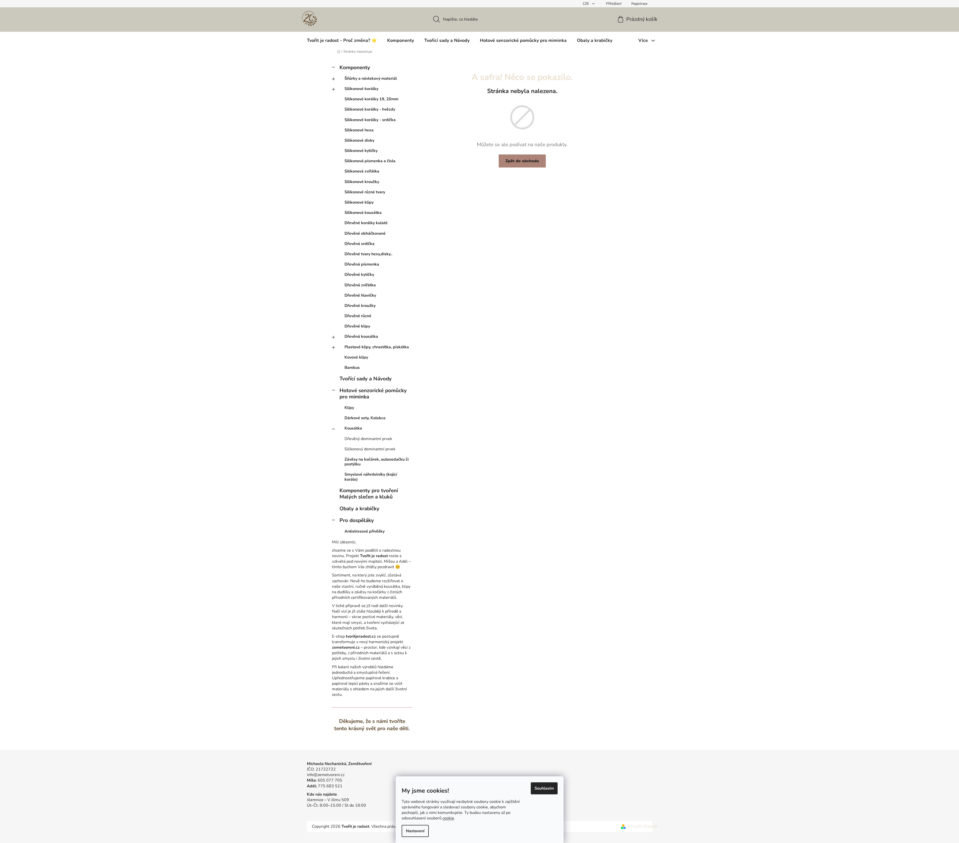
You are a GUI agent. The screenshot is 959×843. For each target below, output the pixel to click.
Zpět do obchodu (522, 161)
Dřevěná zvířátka (360, 285)
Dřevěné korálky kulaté (366, 223)
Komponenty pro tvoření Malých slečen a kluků (368, 493)
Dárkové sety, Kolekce (365, 418)
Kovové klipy (356, 357)
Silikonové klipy (359, 202)
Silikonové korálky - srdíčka (370, 120)
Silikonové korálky (361, 89)
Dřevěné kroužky (360, 305)
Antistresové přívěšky (364, 531)
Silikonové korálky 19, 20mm (371, 99)
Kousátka (353, 428)
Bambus (352, 367)
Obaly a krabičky (359, 508)
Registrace (639, 3)
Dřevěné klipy (357, 326)
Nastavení (415, 831)
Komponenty (354, 67)
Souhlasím (544, 788)
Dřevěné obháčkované (365, 233)
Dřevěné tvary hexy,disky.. (368, 254)
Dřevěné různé (357, 316)
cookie (448, 818)
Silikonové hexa (359, 130)
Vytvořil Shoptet (642, 826)
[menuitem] (342, 40)
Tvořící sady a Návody (365, 378)
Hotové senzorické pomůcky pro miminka (373, 393)
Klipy (349, 407)
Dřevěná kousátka (361, 336)
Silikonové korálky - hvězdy (369, 109)
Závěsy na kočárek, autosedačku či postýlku (376, 462)
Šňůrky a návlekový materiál (370, 78)
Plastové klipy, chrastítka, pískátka (376, 347)
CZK (586, 3)
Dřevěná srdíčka (359, 243)
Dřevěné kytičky (359, 274)
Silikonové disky (359, 140)
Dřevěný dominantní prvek (368, 439)
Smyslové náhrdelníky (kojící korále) (370, 477)
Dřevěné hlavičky (360, 295)
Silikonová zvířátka (361, 171)
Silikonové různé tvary (364, 192)
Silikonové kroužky (361, 182)
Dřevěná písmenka (361, 264)
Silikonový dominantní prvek (369, 449)
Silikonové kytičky (361, 150)
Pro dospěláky (356, 520)
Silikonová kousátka (363, 212)
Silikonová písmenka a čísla (369, 161)
